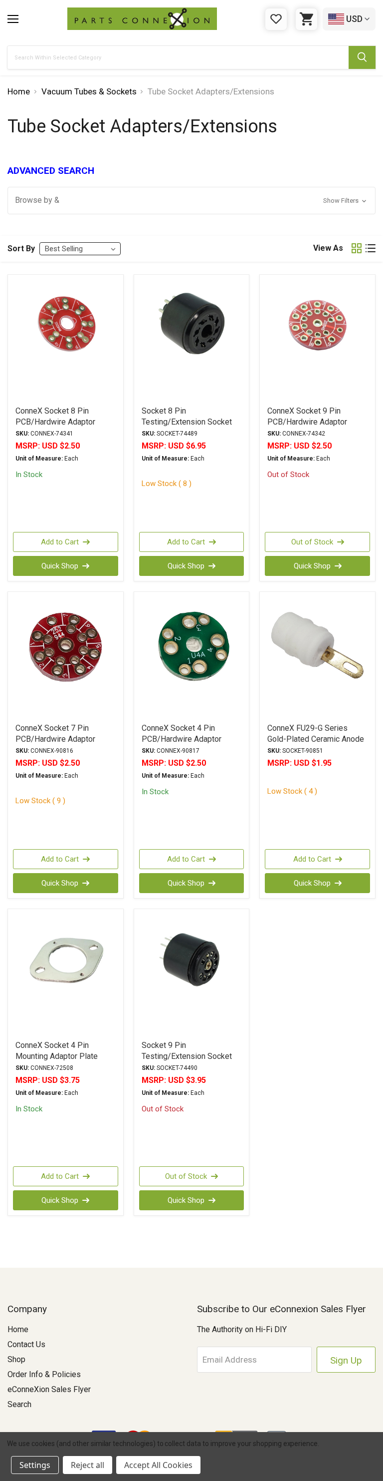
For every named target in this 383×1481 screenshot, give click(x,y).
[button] (191, 200)
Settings (34, 1465)
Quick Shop (59, 565)
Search (19, 1404)
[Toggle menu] (12, 18)
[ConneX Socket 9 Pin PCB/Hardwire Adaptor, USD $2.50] (317, 340)
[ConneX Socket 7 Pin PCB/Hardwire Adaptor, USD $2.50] (65, 657)
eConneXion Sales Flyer (49, 1389)
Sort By (21, 248)
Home (17, 1329)
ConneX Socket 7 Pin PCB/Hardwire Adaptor (55, 733)
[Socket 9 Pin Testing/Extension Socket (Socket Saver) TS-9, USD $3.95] (191, 974)
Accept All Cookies (158, 1465)
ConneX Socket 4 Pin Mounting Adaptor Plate (56, 1050)
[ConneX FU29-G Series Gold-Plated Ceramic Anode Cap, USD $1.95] (317, 657)
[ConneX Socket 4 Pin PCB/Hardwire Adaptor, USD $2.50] (191, 657)
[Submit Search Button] (362, 57)
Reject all (87, 1465)
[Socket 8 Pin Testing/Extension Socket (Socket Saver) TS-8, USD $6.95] (191, 340)
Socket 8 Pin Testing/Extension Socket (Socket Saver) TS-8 (187, 422)
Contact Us (26, 1344)
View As (328, 248)
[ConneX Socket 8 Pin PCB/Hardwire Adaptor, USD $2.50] (65, 340)
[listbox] (80, 248)
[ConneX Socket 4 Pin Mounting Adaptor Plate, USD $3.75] (65, 974)
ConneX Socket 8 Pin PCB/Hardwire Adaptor (55, 416)
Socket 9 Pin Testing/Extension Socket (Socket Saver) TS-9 (187, 1056)
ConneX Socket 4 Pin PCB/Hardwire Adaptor (181, 733)
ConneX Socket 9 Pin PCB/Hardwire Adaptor (307, 416)
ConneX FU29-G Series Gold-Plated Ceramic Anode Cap (315, 739)
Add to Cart (60, 541)
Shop (16, 1359)
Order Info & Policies (44, 1374)
